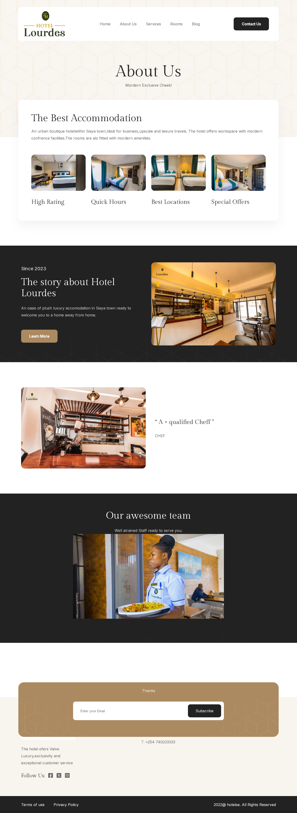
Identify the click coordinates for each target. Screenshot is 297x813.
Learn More (39, 336)
